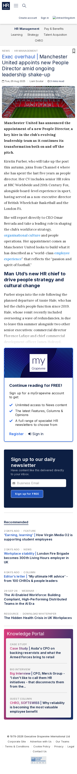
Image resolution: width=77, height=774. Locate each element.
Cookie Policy (41, 746)
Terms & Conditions (17, 746)
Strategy (33, 34)
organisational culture (22, 235)
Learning (17, 34)
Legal (71, 746)
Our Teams (62, 741)
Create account (28, 17)
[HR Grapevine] (6, 6)
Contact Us (40, 751)
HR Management (26, 29)
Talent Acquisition (55, 34)
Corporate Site (17, 741)
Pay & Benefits (54, 28)
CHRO (39, 40)
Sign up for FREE (27, 493)
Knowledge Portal (25, 633)
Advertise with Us (41, 741)
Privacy (58, 746)
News (6, 50)
